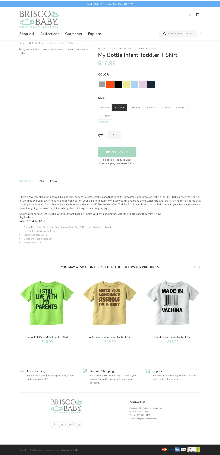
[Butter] (126, 84)
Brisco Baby (24, 450)
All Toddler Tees (36, 43)
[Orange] (110, 84)
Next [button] (199, 267)
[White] (159, 84)
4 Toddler (180, 107)
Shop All (26, 33)
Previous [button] (194, 267)
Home (22, 43)
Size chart (103, 121)
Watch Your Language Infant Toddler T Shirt (110, 337)
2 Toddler (166, 107)
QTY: (101, 135)
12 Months (120, 107)
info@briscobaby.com (146, 418)
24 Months (151, 107)
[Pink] (143, 84)
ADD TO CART (119, 151)
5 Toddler (105, 115)
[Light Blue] (134, 84)
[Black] (118, 84)
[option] (47, 309)
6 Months (104, 107)
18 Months (135, 107)
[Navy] (151, 84)
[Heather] (102, 84)
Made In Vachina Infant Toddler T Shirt (172, 337)
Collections (49, 33)
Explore (94, 33)
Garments (73, 33)
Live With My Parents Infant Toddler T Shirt (47, 337)
